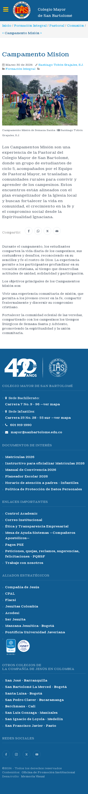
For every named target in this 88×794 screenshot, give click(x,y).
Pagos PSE (14, 545)
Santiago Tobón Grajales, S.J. (60, 65)
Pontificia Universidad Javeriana (35, 632)
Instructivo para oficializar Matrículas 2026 (45, 463)
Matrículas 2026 (19, 457)
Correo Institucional (23, 520)
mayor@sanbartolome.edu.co (36, 432)
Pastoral (56, 26)
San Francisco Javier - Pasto (30, 726)
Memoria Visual (33, 776)
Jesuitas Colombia (21, 606)
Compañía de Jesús (22, 587)
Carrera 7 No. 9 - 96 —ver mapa (32, 404)
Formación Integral (30, 26)
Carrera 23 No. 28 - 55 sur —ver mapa (38, 418)
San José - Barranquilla (26, 680)
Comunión (75, 26)
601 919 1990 (21, 425)
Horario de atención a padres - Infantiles (42, 483)
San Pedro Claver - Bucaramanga (34, 700)
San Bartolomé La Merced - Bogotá (36, 687)
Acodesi (12, 613)
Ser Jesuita (15, 619)
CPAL (10, 594)
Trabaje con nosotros (24, 563)
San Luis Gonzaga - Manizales (31, 713)
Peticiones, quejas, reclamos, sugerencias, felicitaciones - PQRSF (42, 553)
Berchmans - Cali (20, 706)
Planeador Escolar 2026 (26, 476)
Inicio (6, 26)
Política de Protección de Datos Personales (43, 489)
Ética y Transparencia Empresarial (37, 526)
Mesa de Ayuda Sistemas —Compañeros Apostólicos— (40, 535)
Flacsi (10, 600)
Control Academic (21, 513)
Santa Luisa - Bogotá (23, 693)
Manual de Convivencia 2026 (30, 470)
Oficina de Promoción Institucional (48, 772)
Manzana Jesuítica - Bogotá (29, 626)
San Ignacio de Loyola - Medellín (34, 719)
